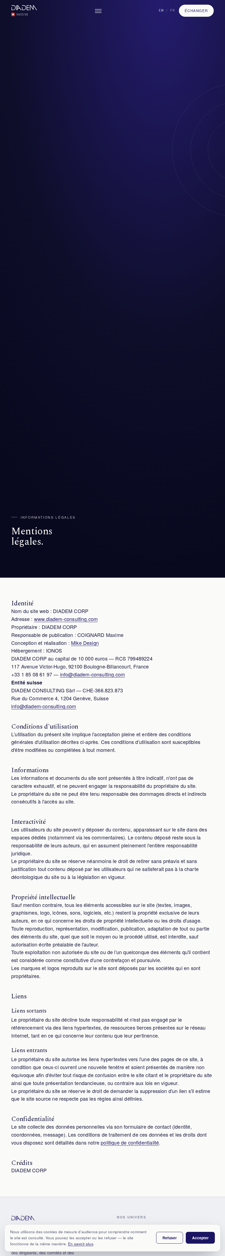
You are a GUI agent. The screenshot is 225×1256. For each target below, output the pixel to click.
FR (172, 10)
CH (161, 10)
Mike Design (85, 642)
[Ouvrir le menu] (98, 11)
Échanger (196, 10)
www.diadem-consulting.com (66, 618)
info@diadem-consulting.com (92, 674)
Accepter (200, 1237)
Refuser (169, 1237)
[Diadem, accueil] (23, 1218)
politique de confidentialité (130, 1142)
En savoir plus (80, 1243)
